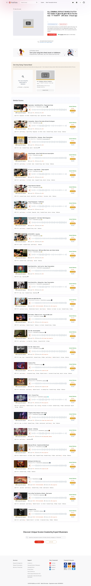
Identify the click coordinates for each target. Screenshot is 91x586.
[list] (80, 2)
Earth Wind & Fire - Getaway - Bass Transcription (40, 137)
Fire (29, 477)
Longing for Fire (32, 509)
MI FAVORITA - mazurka (34, 234)
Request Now (52, 34)
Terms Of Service (31, 571)
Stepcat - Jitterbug (33, 429)
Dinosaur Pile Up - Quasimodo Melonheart (38, 445)
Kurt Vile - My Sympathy (34, 330)
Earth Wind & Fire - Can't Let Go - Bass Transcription (41, 266)
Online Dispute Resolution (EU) (34, 573)
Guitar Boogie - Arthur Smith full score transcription (41, 153)
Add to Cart (72, 110)
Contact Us (30, 563)
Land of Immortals (32, 379)
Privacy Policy (30, 569)
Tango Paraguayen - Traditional (36, 202)
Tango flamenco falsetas (34, 185)
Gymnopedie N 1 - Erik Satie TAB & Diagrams (39, 218)
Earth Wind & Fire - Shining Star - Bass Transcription (41, 282)
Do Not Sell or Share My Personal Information (34, 576)
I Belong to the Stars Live (34, 461)
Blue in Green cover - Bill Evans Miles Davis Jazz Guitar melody (43, 250)
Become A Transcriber (17, 567)
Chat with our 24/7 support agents (46, 42)
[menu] (7, 2)
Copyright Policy (31, 567)
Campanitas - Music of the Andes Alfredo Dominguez (41, 121)
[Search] (37, 2)
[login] (83, 2)
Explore (51, 541)
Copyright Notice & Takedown (34, 565)
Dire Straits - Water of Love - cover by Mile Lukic (40, 314)
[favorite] (73, 2)
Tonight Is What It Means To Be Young (37, 413)
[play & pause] (29, 109)
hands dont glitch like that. (34, 298)
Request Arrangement (17, 563)
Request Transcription (17, 565)
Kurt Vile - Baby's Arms (34, 347)
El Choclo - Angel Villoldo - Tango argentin (38, 169)
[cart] (76, 2)
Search (39, 541)
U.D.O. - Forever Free (33, 395)
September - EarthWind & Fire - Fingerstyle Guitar (40, 105)
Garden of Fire (31, 363)
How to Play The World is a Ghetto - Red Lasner (40, 493)
